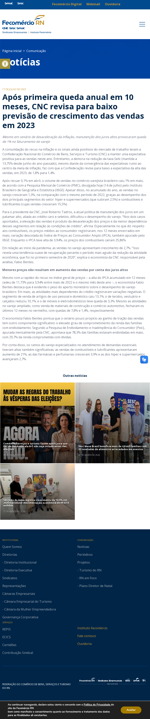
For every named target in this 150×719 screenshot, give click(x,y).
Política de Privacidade (97, 704)
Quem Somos (12, 547)
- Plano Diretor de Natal (94, 586)
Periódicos (85, 554)
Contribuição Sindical (17, 653)
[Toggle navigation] (142, 24)
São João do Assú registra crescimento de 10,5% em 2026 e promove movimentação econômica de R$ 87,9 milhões (36, 502)
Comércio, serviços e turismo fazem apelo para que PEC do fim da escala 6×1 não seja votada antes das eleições (35, 446)
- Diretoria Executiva (17, 570)
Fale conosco (86, 636)
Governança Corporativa (20, 617)
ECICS (6, 637)
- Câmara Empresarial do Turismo (27, 601)
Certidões (9, 645)
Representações (14, 586)
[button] (5, 64)
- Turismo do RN (89, 570)
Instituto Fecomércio (92, 628)
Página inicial (11, 51)
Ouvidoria (84, 644)
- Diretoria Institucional (19, 562)
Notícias (21, 62)
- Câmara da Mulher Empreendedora (29, 609)
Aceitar (131, 710)
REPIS (6, 629)
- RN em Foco (87, 578)
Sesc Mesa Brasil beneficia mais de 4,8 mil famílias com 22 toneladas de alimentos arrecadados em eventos (112, 448)
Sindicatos (9, 578)
